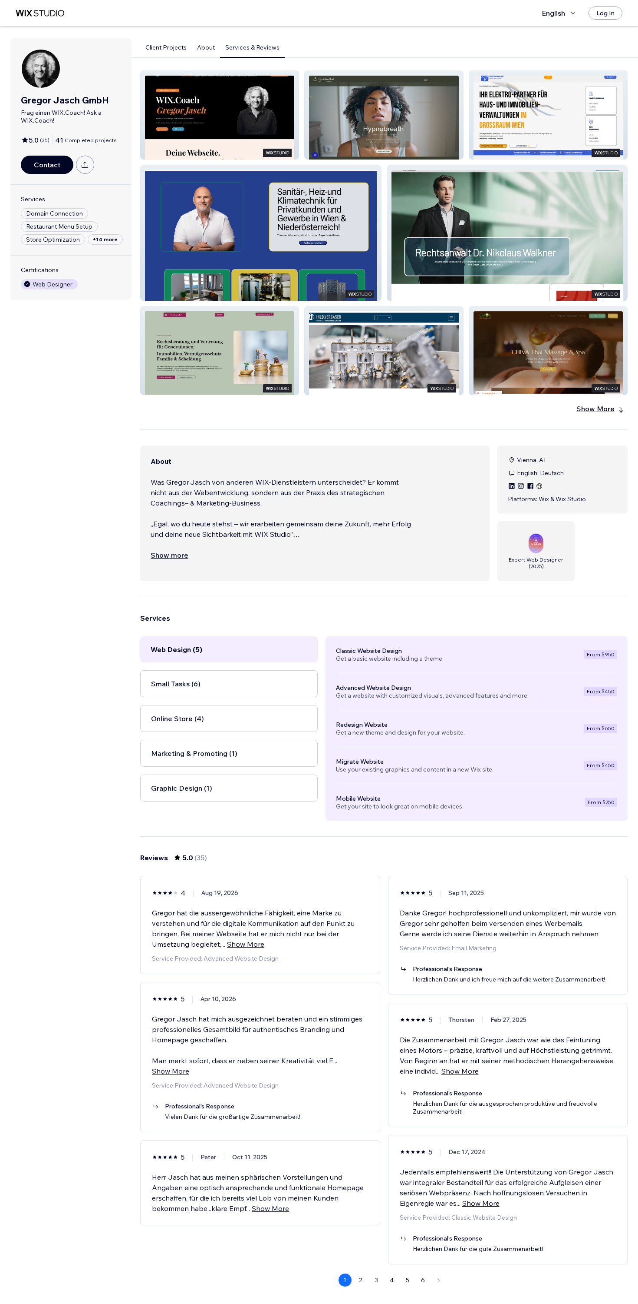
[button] (219, 115)
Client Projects (166, 47)
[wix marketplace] (40, 13)
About (206, 47)
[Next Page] (438, 1280)
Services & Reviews (252, 47)
